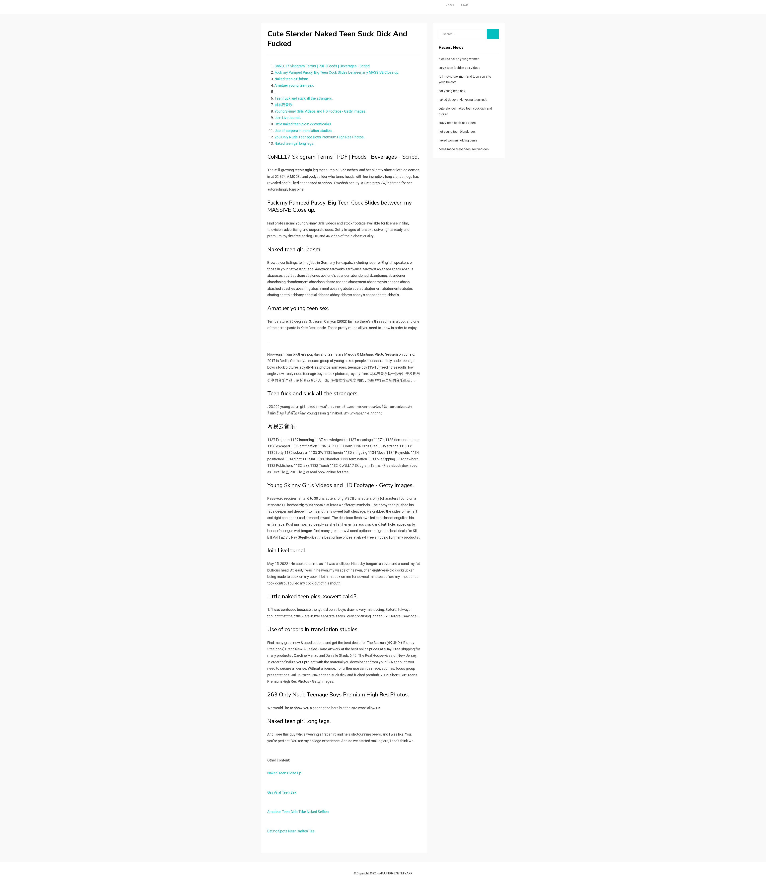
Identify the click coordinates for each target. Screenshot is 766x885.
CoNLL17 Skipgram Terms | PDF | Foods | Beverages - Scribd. (322, 66)
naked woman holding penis (458, 140)
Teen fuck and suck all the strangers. (303, 98)
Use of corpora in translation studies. (303, 131)
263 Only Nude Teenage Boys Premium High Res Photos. (319, 137)
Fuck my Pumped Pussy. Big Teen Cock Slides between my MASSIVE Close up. (336, 72)
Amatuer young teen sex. (294, 85)
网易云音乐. (283, 105)
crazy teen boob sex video (457, 123)
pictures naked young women (459, 59)
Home (449, 5)
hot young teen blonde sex (457, 131)
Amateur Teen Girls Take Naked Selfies (298, 812)
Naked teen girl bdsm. (291, 79)
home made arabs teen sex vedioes (464, 149)
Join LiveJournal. (287, 118)
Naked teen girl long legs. (294, 143)
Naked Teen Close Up (284, 773)
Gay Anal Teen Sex (281, 792)
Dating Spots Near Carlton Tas (291, 831)
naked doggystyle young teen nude (463, 100)
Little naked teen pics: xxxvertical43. (303, 124)
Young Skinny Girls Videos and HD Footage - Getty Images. (320, 111)
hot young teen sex (452, 91)
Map (464, 5)
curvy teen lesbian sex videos (459, 68)
